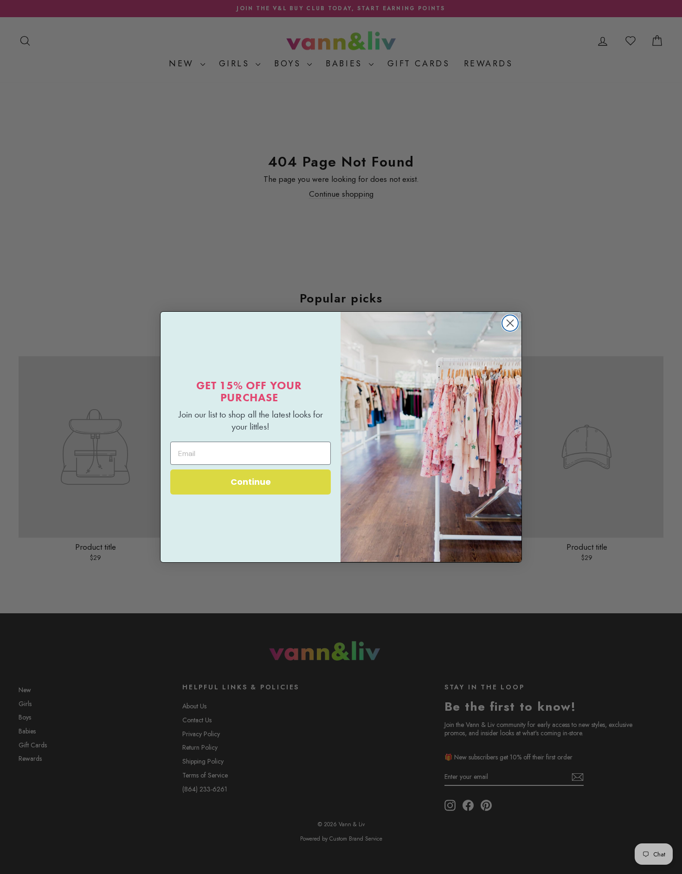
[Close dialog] (510, 323)
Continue (251, 482)
